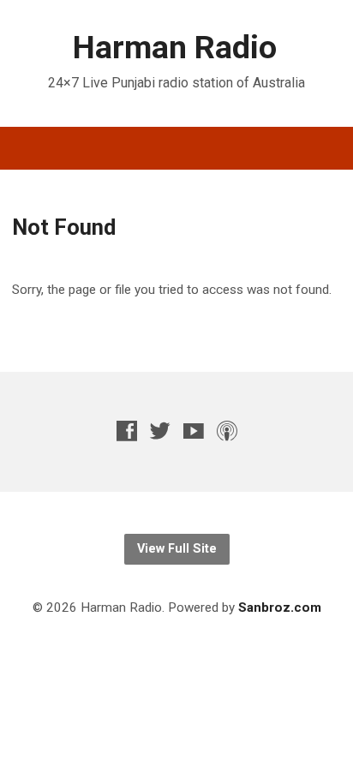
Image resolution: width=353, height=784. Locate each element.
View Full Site (177, 549)
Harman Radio (175, 47)
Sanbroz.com (279, 607)
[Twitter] (160, 430)
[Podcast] (227, 430)
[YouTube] (193, 430)
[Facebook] (127, 430)
